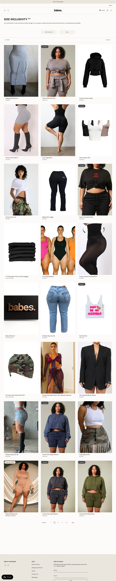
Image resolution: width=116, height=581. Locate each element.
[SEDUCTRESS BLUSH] (21, 486)
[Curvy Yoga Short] (58, 130)
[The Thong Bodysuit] (58, 249)
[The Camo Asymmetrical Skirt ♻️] (21, 368)
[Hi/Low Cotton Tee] (21, 189)
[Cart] (111, 10)
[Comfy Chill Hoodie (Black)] (58, 486)
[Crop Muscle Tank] (95, 427)
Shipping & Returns (37, 567)
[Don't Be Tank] (95, 308)
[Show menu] (4, 10)
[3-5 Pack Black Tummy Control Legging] (21, 249)
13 (66, 522)
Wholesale (35, 577)
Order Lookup (36, 564)
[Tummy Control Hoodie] (95, 71)
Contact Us (35, 574)
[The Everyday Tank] (95, 130)
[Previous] (4, 2)
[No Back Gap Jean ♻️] (58, 308)
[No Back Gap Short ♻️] (21, 427)
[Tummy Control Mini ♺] (21, 130)
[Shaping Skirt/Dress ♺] (21, 71)
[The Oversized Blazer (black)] (95, 368)
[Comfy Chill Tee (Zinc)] (58, 71)
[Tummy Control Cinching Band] (95, 249)
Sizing (33, 571)
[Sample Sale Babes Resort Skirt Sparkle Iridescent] (58, 368)
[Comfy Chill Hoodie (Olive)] (95, 486)
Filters (8, 40)
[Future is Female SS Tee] (95, 189)
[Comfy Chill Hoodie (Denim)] (58, 427)
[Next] (111, 2)
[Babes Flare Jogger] (58, 189)
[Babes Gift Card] (21, 308)
